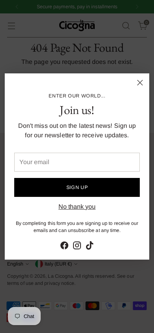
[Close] (140, 83)
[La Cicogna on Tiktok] (89, 247)
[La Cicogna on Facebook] (64, 247)
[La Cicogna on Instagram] (77, 247)
